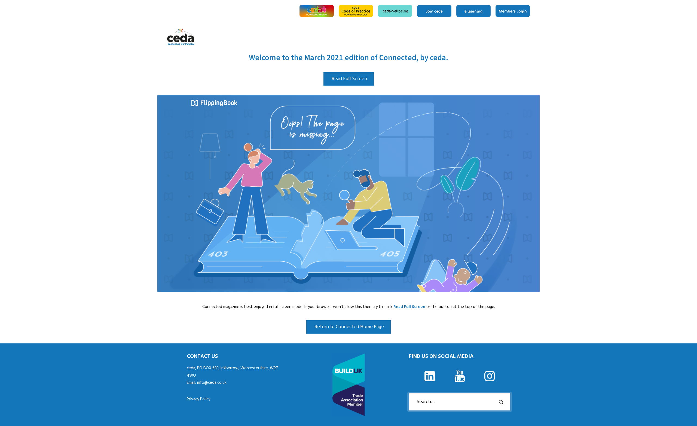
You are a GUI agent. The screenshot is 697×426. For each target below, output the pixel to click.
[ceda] (180, 37)
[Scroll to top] (686, 415)
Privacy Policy (198, 399)
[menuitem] (317, 11)
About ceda (486, 37)
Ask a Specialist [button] (495, 37)
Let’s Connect (528, 37)
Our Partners (521, 37)
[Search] (459, 401)
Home (479, 37)
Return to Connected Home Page (349, 327)
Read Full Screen (349, 79)
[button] (430, 380)
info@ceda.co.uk (212, 382)
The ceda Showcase (512, 37)
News (504, 37)
